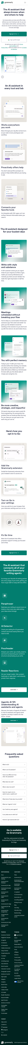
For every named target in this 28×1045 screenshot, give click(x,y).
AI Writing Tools (5, 961)
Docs (2, 875)
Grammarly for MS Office (5, 907)
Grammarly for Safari (4, 896)
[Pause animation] (2, 77)
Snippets (3, 979)
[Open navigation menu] (25, 2)
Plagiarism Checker (5, 937)
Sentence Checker (5, 1003)
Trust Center (17, 957)
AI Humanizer (4, 945)
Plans (15, 875)
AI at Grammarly (18, 894)
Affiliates (16, 952)
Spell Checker (4, 1000)
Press (15, 949)
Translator (3, 956)
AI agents (3, 940)
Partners (16, 954)
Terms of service (18, 962)
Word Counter (4, 966)
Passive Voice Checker (4, 1010)
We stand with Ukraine (17, 941)
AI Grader (3, 992)
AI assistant (17, 892)
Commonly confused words (19, 916)
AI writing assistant (18, 900)
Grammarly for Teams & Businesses (19, 881)
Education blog (17, 910)
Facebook (5, 1027)
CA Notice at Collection (15, 864)
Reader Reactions (5, 995)
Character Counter (5, 969)
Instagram (5, 1030)
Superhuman (19, 935)
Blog (15, 905)
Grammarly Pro (18, 877)
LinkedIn (5, 1035)
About (15, 938)
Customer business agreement (18, 966)
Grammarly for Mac (6, 885)
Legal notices (17, 978)
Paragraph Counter (6, 971)
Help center (4, 1022)
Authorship (4, 987)
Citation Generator (5, 948)
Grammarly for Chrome (4, 892)
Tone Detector (4, 963)
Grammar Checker (5, 935)
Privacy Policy (4, 47)
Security (16, 973)
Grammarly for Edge (6, 904)
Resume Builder (5, 997)
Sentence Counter (5, 974)
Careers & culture (18, 947)
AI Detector (4, 942)
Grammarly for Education (17, 888)
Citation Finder (4, 989)
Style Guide (4, 976)
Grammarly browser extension (6, 888)
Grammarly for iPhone (4, 919)
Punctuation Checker (4, 1006)
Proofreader (4, 1013)
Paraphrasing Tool (5, 953)
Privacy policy (17, 960)
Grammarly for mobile (4, 915)
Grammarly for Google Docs (4, 911)
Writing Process (18, 902)
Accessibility (17, 975)
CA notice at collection (17, 970)
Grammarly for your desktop (6, 878)
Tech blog (16, 907)
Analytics (3, 982)
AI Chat (3, 958)
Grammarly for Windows (4, 882)
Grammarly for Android (4, 925)
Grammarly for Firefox (4, 900)
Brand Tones (4, 984)
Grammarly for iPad (6, 922)
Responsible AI (17, 944)
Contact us (3, 1024)
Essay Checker (4, 950)
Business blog (17, 913)
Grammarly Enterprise (17, 884)
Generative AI (17, 897)
